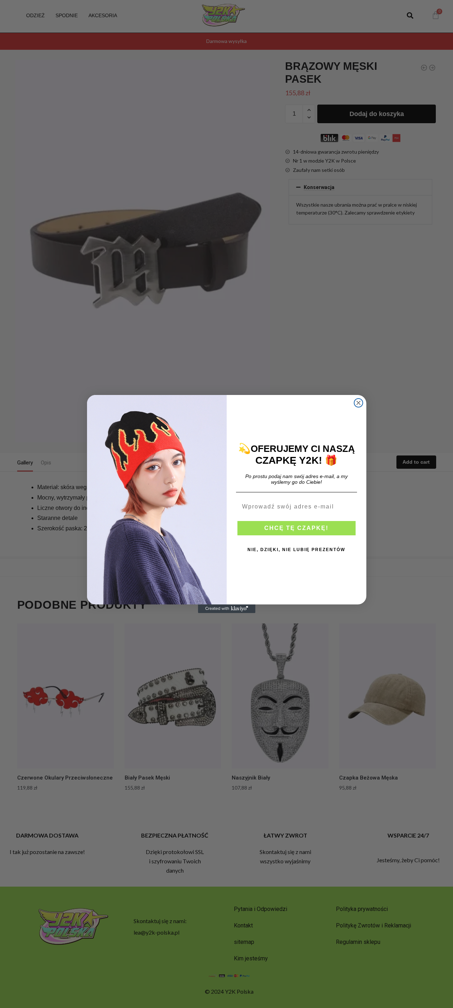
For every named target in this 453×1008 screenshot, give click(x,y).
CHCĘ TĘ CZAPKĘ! (296, 528)
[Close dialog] (358, 403)
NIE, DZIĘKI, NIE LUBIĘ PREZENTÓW (296, 549)
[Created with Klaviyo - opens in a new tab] (226, 608)
